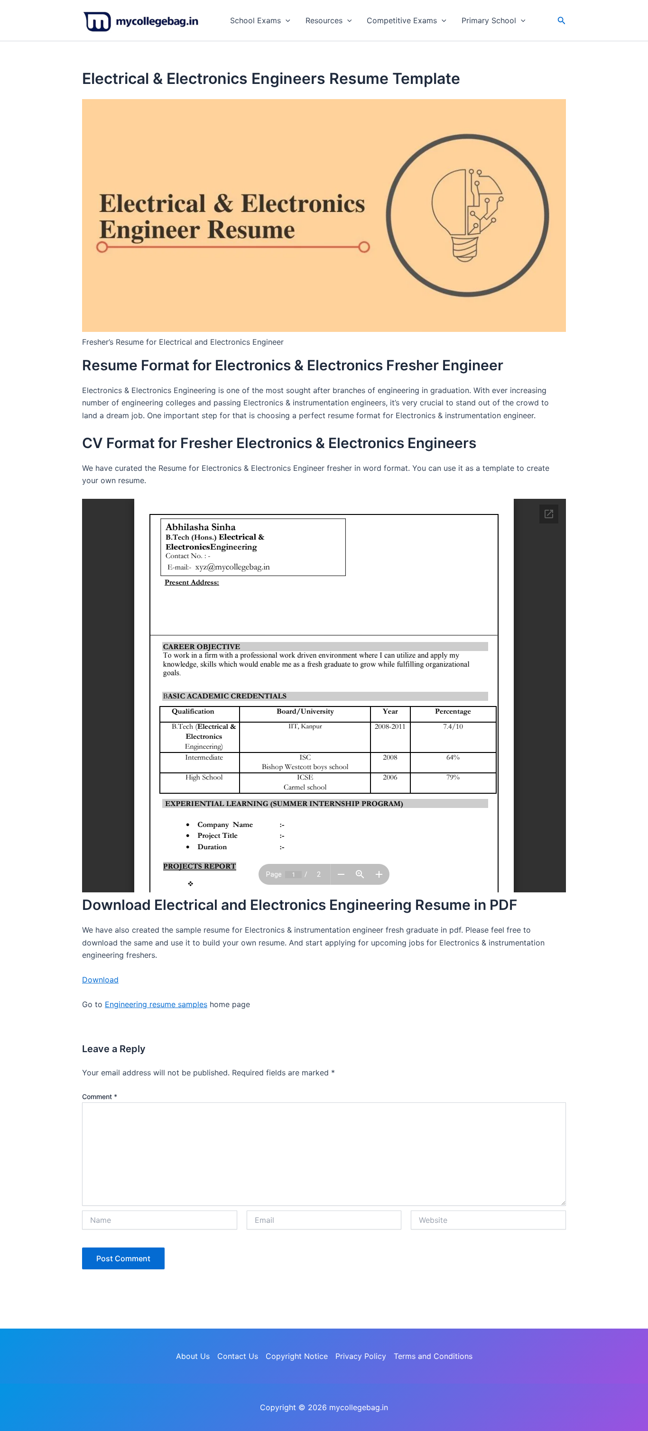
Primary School (489, 20)
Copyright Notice (297, 1356)
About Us (193, 1356)
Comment (99, 1096)
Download (100, 979)
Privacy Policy (360, 1356)
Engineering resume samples (156, 1004)
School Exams (255, 20)
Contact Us (237, 1356)
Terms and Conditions (433, 1356)
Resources (324, 20)
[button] (285, 20)
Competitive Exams (402, 20)
